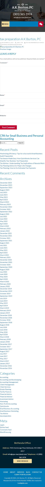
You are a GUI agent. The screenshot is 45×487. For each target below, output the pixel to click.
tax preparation (5, 416)
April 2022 (4, 224)
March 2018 (4, 337)
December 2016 (6, 366)
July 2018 (3, 327)
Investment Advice (6, 399)
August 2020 (4, 269)
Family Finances (5, 392)
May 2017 (3, 359)
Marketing (4, 401)
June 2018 (3, 330)
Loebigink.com (23, 483)
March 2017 (4, 361)
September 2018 (6, 322)
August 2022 (4, 214)
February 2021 (5, 257)
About (12, 472)
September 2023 (6, 187)
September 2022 (6, 212)
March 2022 (4, 226)
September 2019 (6, 296)
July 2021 (3, 245)
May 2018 (3, 332)
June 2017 (3, 356)
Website (3, 115)
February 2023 (5, 204)
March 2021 (4, 255)
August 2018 (4, 325)
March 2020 (4, 281)
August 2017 (4, 351)
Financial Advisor (6, 397)
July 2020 (3, 272)
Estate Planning (5, 389)
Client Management (7, 385)
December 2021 (6, 233)
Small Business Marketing (9, 411)
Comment (4, 63)
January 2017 (5, 363)
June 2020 (3, 274)
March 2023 (4, 202)
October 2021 (5, 238)
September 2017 (6, 349)
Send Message (22, 461)
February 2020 (5, 284)
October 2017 (5, 347)
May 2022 (3, 221)
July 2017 (3, 354)
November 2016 (6, 368)
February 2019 (5, 310)
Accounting (4, 377)
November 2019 (6, 291)
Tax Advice (4, 413)
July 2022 (3, 216)
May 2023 (3, 197)
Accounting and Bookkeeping (10, 380)
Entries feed (4, 427)
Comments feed (5, 430)
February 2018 (5, 339)
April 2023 (4, 200)
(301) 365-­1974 (22, 14)
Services (20, 472)
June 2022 (3, 219)
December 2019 (6, 289)
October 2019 (5, 293)
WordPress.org (5, 432)
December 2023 (6, 183)
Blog (28, 472)
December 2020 (6, 260)
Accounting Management (9, 382)
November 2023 (6, 185)
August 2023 (4, 190)
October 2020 (5, 265)
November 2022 (6, 207)
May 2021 (3, 250)
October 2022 (5, 209)
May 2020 (3, 277)
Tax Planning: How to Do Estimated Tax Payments (18, 168)
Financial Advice (6, 394)
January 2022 (5, 231)
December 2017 (6, 344)
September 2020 (6, 267)
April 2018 (4, 334)
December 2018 (6, 315)
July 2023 (3, 192)
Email (2, 105)
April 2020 (4, 279)
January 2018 (5, 342)
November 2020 (6, 262)
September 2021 (6, 241)
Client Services (5, 387)
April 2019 (4, 306)
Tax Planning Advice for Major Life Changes (15, 166)
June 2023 (3, 195)
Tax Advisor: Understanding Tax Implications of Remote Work (22, 163)
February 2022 (5, 228)
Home (5, 472)
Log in (2, 425)
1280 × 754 (20, 42)
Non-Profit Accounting (8, 404)
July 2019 (3, 298)
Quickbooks (4, 406)
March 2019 (4, 308)
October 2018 (5, 320)
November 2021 (6, 236)
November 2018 (6, 318)
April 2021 (4, 253)
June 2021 (3, 248)
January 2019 (5, 313)
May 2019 (3, 303)
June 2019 (3, 301)
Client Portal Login (22, 474)
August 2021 (4, 243)
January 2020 (5, 286)
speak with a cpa (40, 24)
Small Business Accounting (9, 409)
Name (2, 95)
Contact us (37, 472)
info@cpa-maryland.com (22, 17)
